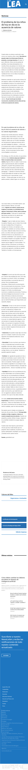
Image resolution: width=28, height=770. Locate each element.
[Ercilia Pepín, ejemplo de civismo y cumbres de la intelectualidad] (5, 610)
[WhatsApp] (12, 34)
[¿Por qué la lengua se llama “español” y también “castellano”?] (5, 602)
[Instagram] (22, 747)
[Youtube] (26, 747)
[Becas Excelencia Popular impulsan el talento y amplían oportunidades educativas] (5, 595)
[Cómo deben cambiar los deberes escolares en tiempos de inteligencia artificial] (14, 567)
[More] (16, 34)
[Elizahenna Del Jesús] (6, 466)
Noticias (5, 16)
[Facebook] (3, 34)
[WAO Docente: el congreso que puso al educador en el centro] (5, 617)
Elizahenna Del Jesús (9, 472)
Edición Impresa (21, 532)
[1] (14, 512)
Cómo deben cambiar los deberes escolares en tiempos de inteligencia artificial (13, 579)
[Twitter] (7, 34)
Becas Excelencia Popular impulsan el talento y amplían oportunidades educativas (18, 595)
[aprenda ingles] (14, 504)
